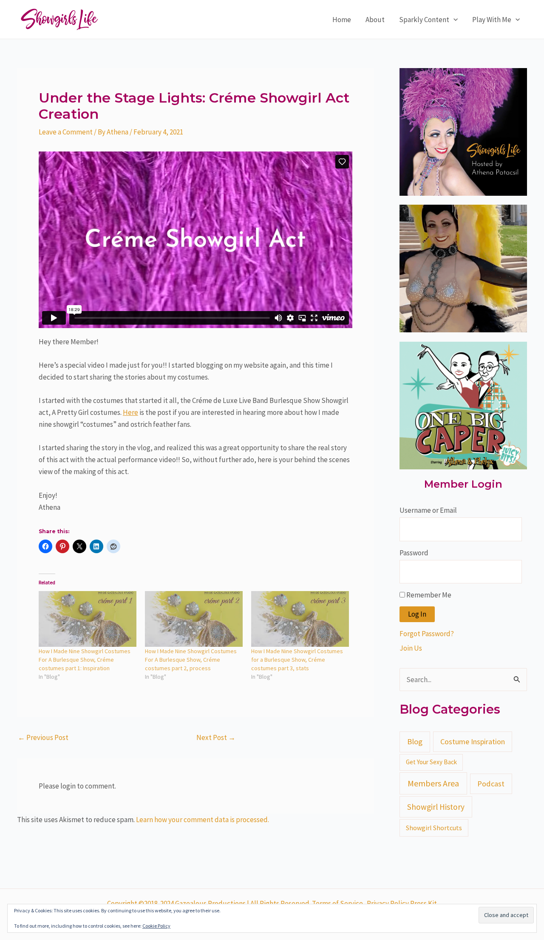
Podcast (490, 784)
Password (414, 552)
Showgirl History (436, 807)
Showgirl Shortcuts (434, 827)
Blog (414, 741)
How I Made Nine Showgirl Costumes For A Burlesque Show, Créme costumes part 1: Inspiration (84, 659)
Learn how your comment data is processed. (202, 819)
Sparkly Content (424, 19)
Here (130, 412)
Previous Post (43, 737)
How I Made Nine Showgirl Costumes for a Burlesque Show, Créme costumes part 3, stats (297, 659)
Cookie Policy (156, 926)
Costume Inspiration (472, 741)
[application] (453, 20)
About (375, 19)
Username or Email (428, 510)
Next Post (215, 737)
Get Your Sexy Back (431, 762)
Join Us (411, 648)
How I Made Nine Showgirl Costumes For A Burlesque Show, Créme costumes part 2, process (191, 659)
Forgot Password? (427, 633)
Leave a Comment (66, 132)
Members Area (433, 783)
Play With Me (491, 19)
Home (341, 19)
